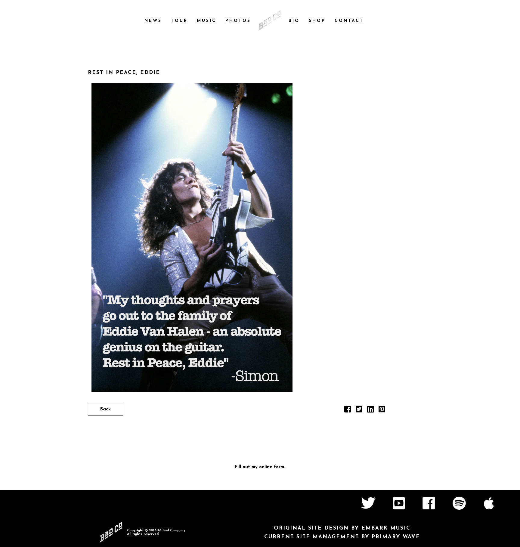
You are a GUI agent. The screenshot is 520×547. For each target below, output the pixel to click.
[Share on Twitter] (359, 411)
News (153, 21)
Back (105, 409)
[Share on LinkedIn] (370, 411)
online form (271, 467)
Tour (179, 21)
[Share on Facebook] (347, 411)
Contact (349, 21)
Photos (238, 21)
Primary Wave (396, 536)
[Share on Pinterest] (382, 411)
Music (206, 21)
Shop (317, 21)
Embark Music (385, 528)
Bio (294, 21)
